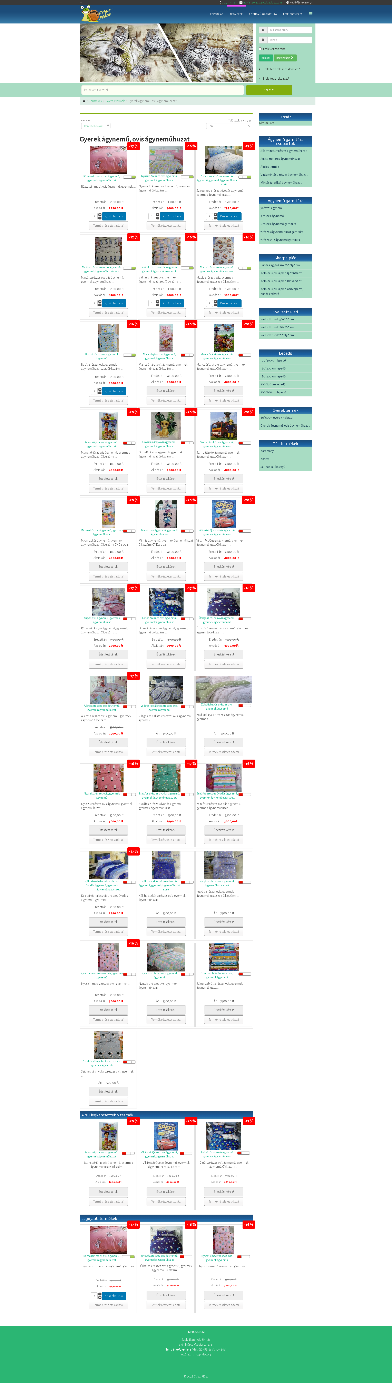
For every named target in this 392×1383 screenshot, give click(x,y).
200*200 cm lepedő (273, 392)
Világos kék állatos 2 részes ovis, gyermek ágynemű (159, 707)
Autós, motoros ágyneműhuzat (280, 158)
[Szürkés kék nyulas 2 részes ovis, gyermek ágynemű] (108, 1045)
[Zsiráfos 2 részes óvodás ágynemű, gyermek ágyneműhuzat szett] (166, 778)
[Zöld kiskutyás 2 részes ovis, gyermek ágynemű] (224, 689)
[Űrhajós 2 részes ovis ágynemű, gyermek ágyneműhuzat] (223, 602)
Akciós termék (270, 166)
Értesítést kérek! (166, 390)
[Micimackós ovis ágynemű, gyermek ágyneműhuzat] (108, 514)
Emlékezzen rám (274, 49)
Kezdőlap (217, 14)
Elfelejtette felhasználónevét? (281, 69)
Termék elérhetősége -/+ (94, 126)
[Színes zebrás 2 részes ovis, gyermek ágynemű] (224, 957)
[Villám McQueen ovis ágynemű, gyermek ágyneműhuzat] (224, 514)
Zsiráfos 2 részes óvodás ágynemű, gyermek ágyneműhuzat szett (159, 795)
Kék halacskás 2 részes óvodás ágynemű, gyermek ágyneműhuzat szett (159, 885)
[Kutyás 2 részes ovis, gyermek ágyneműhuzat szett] (223, 865)
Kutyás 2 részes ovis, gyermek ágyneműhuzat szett (217, 883)
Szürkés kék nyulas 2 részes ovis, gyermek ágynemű (101, 1063)
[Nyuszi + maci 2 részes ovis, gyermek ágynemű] (108, 957)
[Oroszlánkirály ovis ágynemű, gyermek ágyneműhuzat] (166, 426)
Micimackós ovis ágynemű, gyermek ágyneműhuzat (102, 532)
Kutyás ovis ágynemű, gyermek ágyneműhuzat (102, 620)
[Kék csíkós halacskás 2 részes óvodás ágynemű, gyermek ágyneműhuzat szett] (108, 865)
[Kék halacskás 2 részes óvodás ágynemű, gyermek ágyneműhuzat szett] (166, 865)
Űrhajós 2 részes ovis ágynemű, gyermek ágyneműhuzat (217, 620)
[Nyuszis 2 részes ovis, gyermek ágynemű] (109, 778)
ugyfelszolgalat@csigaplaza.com (262, 2)
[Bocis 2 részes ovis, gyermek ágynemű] (108, 338)
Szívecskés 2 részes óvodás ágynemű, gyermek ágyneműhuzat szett (217, 180)
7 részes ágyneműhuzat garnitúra (282, 232)
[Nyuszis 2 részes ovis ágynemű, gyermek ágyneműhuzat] (166, 160)
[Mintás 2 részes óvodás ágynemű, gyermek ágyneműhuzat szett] (108, 251)
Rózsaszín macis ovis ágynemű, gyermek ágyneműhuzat (101, 178)
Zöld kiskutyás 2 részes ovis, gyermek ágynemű (217, 706)
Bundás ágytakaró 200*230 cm (280, 265)
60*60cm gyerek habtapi (277, 417)
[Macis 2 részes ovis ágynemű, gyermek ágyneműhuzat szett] (223, 251)
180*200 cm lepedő (273, 376)
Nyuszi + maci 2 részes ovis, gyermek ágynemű (101, 975)
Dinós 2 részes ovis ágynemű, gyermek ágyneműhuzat (159, 620)
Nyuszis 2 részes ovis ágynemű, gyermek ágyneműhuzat (159, 178)
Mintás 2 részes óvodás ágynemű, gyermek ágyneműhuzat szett (101, 269)
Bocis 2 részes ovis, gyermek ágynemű (101, 356)
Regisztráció (283, 58)
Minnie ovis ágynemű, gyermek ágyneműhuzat (159, 532)
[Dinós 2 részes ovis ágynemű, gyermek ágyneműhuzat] (166, 602)
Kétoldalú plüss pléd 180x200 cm (282, 281)
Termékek (236, 14)
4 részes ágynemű (272, 216)
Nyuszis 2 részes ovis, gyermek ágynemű (102, 795)
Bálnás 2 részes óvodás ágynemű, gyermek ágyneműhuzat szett (159, 269)
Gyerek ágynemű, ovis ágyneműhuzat (285, 425)
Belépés (266, 58)
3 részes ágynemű (272, 208)
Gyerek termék (115, 101)
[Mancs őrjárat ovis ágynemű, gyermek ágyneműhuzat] (166, 338)
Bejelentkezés (293, 14)
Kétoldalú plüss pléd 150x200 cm (281, 273)
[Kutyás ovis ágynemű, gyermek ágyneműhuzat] (108, 602)
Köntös (265, 459)
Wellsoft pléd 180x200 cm (277, 327)
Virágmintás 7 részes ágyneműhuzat (284, 174)
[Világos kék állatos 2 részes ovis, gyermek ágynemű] (166, 690)
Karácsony (267, 451)
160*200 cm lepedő (273, 368)
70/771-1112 (228, 2)
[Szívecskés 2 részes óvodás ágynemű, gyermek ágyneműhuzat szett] (224, 160)
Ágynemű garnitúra (263, 14)
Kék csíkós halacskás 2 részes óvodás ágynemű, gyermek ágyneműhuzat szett (102, 885)
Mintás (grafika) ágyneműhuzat (281, 182)
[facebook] (81, 2)
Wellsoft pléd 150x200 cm (277, 319)
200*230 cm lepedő (273, 384)
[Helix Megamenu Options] (310, 14)
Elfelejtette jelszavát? (275, 78)
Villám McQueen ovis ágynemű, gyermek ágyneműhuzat (217, 532)
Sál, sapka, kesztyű (273, 466)
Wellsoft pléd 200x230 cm (277, 335)
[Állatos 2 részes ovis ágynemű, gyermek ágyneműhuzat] (108, 690)
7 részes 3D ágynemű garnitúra (280, 239)
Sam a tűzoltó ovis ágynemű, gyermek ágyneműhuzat (217, 444)
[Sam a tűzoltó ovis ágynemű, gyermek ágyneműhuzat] (223, 426)
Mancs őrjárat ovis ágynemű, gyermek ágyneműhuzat (159, 356)
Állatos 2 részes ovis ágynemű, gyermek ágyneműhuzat (102, 707)
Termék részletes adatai (108, 225)
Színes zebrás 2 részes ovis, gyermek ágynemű (217, 975)
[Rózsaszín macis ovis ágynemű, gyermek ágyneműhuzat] (108, 160)
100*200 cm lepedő (273, 360)
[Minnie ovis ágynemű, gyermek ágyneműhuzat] (166, 514)
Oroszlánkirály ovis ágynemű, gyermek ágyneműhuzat (159, 444)
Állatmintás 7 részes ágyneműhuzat (284, 150)
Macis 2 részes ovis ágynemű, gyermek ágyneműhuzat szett (217, 269)
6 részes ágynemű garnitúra (278, 224)
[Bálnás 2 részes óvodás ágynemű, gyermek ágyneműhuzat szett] (166, 251)
